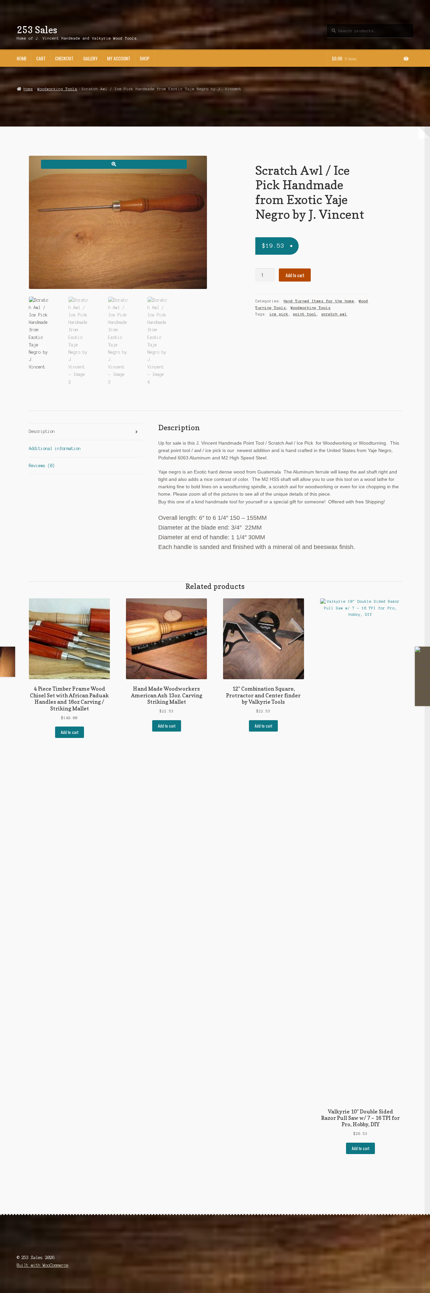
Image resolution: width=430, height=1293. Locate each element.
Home (22, 58)
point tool (304, 314)
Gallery (90, 58)
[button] (113, 164)
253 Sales (37, 29)
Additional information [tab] (55, 448)
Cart (41, 58)
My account (118, 58)
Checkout (64, 58)
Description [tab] (42, 431)
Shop (144, 58)
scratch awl (334, 314)
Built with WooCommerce (43, 1265)
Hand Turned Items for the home (319, 301)
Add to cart (295, 275)
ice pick (278, 314)
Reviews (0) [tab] (42, 465)
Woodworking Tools (57, 89)
